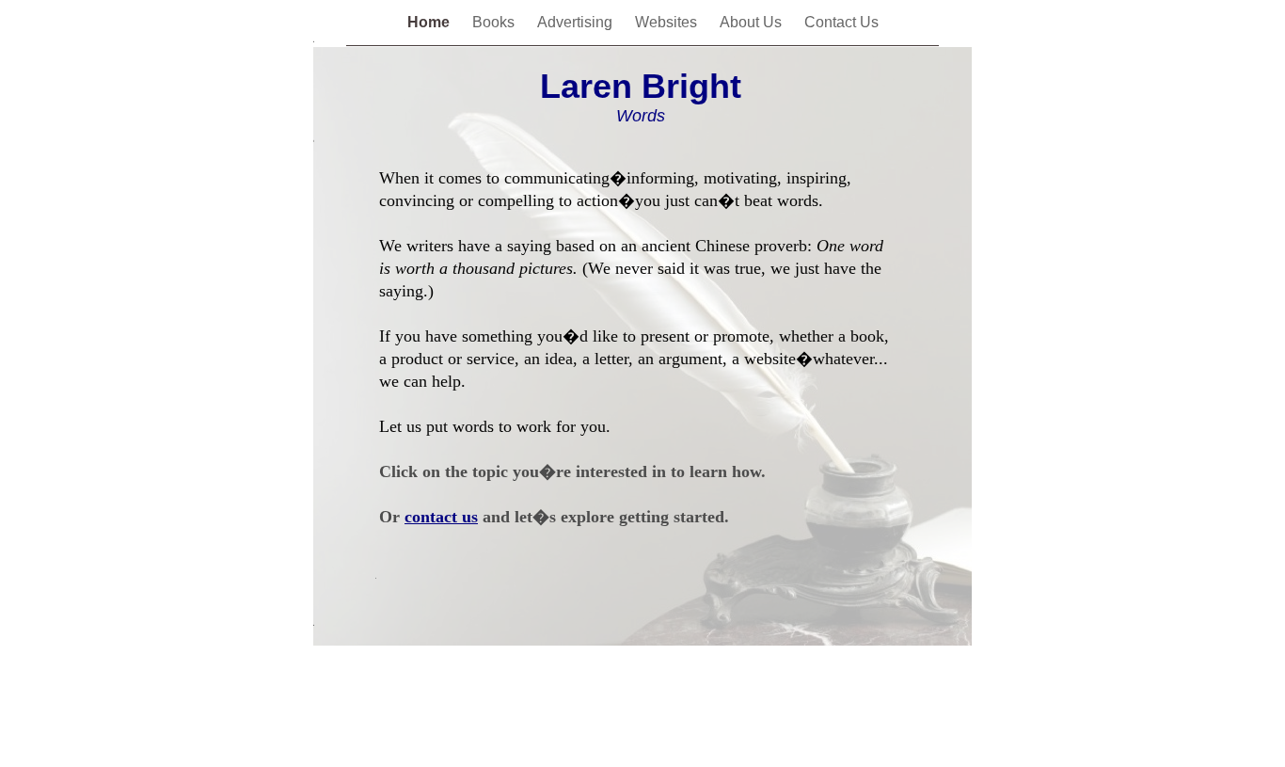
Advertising (576, 22)
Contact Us (841, 22)
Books (495, 22)
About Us (752, 22)
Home (430, 22)
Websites (668, 22)
